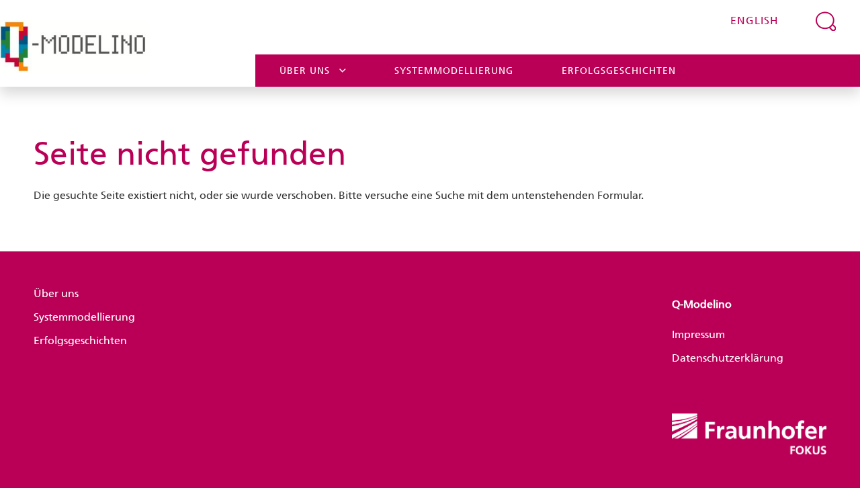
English (754, 20)
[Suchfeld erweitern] (825, 21)
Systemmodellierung (453, 71)
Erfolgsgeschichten (619, 71)
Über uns (305, 71)
